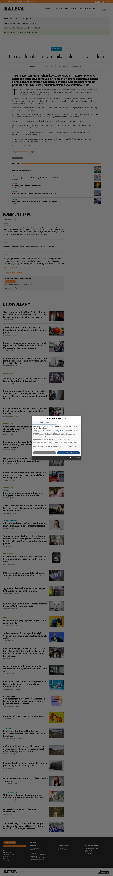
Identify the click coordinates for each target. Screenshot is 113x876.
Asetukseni (69, 423)
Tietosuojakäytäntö (75, 458)
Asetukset (44, 453)
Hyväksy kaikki (69, 453)
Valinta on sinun (44, 422)
